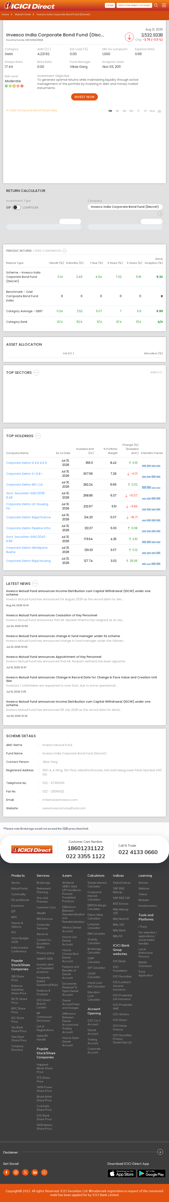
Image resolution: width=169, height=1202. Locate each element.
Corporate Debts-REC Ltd (24, 485)
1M (117, 111)
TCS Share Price (43, 1079)
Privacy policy (45, 953)
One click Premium (42, 899)
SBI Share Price (17, 978)
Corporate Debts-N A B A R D (26, 463)
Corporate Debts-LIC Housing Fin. (27, 506)
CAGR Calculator (94, 975)
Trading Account (93, 1041)
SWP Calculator (94, 960)
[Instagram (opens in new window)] (16, 1172)
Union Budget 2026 (19, 939)
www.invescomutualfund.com (64, 808)
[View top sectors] (36, 372)
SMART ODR (45, 958)
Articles (143, 882)
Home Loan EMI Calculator (96, 984)
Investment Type (18, 201)
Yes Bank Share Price (18, 1029)
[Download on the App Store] (121, 1173)
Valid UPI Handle (42, 1037)
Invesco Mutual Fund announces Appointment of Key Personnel (53, 657)
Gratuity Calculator (94, 941)
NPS (14, 917)
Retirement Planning (44, 890)
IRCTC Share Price (19, 1000)
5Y (145, 111)
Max (152, 111)
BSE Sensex (120, 903)
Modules (143, 900)
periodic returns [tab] (19, 251)
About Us (42, 934)
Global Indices (122, 882)
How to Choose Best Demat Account (70, 955)
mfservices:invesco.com (60, 800)
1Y (138, 111)
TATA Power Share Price (44, 1088)
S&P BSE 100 (121, 897)
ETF (13, 911)
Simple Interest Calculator (97, 884)
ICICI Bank (119, 961)
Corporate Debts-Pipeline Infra (28, 528)
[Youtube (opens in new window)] (44, 1172)
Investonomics (147, 905)
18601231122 (85, 848)
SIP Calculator (96, 967)
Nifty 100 (118, 924)
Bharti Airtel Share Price (44, 1098)
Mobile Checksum (145, 964)
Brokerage (43, 882)
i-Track (142, 926)
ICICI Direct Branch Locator (43, 1003)
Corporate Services (43, 926)
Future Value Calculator (95, 916)
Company (95, 201)
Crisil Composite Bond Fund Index (32, 110)
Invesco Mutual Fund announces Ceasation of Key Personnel (51, 615)
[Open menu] (164, 5)
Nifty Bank (119, 930)
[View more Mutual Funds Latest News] (35, 583)
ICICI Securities (122, 976)
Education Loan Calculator (94, 996)
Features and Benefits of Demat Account (70, 972)
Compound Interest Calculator (94, 895)
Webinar (143, 888)
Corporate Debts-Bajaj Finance (28, 517)
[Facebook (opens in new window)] (6, 1172)
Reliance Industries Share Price (18, 989)
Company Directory (17, 1047)
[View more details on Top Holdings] (38, 436)
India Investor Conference (19, 949)
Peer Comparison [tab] (48, 251)
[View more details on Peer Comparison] (64, 250)
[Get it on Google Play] (151, 1173)
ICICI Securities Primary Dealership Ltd (122, 1038)
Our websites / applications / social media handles (147, 938)
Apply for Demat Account (134, 5)
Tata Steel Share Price (18, 1038)
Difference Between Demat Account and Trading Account (70, 1023)
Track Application (145, 973)
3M (124, 111)
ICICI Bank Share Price (44, 1117)
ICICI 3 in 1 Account (94, 1022)
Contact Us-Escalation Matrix (44, 943)
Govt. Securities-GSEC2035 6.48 (25, 495)
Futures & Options (17, 924)
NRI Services (45, 918)
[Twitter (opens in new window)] (25, 1172)
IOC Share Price (17, 1019)
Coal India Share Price (44, 1107)
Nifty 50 (117, 936)
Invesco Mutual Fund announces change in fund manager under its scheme (63, 636)
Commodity (18, 894)
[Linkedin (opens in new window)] (35, 1172)
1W (110, 111)
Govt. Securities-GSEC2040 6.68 (25, 539)
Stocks (15, 882)
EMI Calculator (96, 933)
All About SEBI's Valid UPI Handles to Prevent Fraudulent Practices (71, 892)
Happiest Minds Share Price (45, 1068)
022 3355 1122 (85, 856)
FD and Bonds (20, 900)
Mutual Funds (23, 14)
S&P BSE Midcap (118, 890)
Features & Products (43, 992)
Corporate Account (94, 1050)
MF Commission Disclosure (44, 1016)
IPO (13, 932)
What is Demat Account (71, 929)
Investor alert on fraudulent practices (45, 968)
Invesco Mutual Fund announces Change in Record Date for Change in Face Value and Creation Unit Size (81, 679)
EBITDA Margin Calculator (97, 907)
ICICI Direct (120, 1020)
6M (131, 111)
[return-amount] (160, 213)
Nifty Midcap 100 (120, 911)
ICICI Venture (121, 1014)
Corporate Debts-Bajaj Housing (28, 561)
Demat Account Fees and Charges (71, 1004)
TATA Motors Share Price (45, 1126)
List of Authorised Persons (145, 953)
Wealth (41, 913)
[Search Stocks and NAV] (156, 5)
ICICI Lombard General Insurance (121, 985)
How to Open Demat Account (70, 1041)
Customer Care (46, 907)
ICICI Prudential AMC (122, 1006)
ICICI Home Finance (120, 1027)
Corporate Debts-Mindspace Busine (27, 550)
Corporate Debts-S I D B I (24, 474)
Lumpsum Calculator (94, 926)
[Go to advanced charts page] (159, 111)
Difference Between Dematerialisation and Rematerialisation (71, 914)
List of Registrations (45, 1028)
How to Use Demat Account (69, 940)
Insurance (17, 905)
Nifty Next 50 (121, 918)
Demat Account (93, 1031)
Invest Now (84, 97)
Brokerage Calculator (94, 950)
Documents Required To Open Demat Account (70, 989)
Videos (142, 894)
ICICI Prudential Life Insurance (122, 997)
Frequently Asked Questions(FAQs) (46, 981)
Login (110, 5)
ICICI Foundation (120, 968)
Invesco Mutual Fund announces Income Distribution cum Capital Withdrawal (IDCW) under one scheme (78, 592)
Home (5, 14)
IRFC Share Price (18, 1010)
